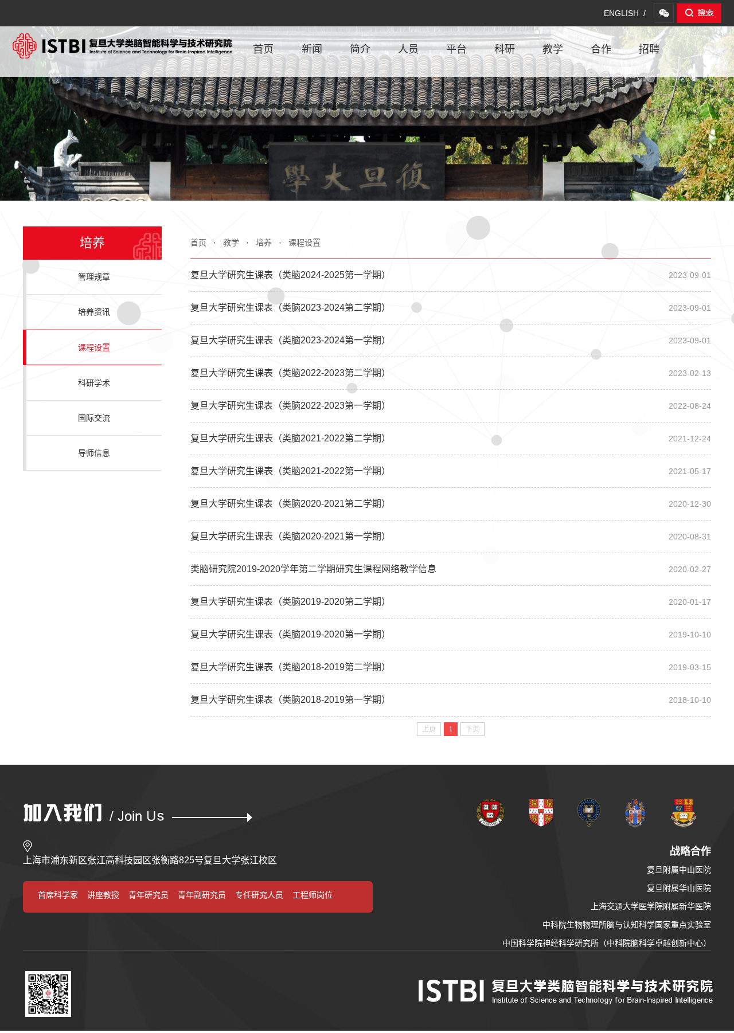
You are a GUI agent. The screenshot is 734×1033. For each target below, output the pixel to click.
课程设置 (304, 242)
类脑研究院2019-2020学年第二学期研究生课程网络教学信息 (450, 569)
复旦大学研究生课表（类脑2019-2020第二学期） (450, 602)
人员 (408, 49)
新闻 (312, 49)
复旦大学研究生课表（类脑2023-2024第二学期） (450, 307)
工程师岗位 (312, 894)
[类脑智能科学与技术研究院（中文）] (122, 39)
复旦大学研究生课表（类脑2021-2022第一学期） (450, 471)
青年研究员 (148, 894)
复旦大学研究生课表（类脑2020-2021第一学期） (450, 536)
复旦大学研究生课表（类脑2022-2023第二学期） (450, 373)
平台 (456, 49)
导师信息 (94, 452)
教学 (552, 49)
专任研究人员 (259, 894)
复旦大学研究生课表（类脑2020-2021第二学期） (450, 503)
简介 (360, 49)
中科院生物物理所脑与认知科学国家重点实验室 (626, 924)
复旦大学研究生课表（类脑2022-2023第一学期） (450, 405)
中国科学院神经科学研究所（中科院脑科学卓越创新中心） (606, 943)
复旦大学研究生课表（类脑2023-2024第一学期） (450, 340)
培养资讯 (94, 311)
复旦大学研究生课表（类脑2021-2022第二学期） (450, 438)
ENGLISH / (625, 13)
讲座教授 (103, 894)
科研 (504, 49)
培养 (264, 242)
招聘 (649, 49)
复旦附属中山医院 (679, 869)
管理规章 (94, 276)
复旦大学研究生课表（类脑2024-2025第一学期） (450, 275)
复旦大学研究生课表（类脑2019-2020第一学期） (450, 634)
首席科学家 (58, 894)
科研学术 (94, 383)
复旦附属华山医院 (679, 888)
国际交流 (94, 417)
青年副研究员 (202, 894)
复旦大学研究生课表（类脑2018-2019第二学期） (450, 667)
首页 (263, 49)
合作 (601, 49)
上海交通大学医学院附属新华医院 (651, 906)
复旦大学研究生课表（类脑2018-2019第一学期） (450, 700)
